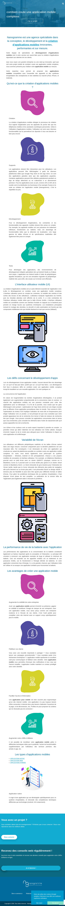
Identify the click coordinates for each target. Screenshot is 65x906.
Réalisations (30, 893)
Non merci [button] (39, 903)
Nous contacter (9, 837)
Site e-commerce (17, 893)
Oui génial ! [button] (55, 903)
